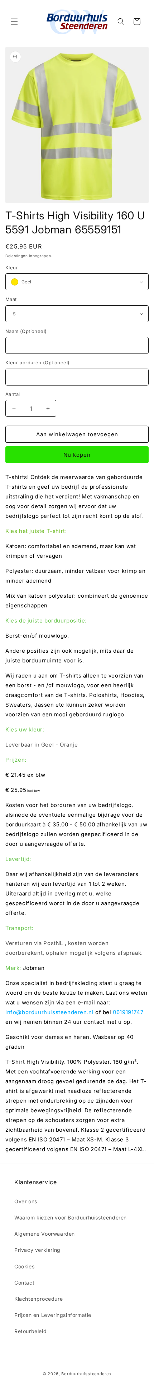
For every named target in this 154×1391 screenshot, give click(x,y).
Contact (24, 1283)
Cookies (24, 1266)
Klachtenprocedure (38, 1299)
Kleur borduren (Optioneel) (37, 362)
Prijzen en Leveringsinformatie (52, 1315)
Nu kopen (77, 454)
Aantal (12, 394)
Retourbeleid (30, 1331)
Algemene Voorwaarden (44, 1234)
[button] (14, 21)
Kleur (11, 267)
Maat (11, 299)
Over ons (25, 1201)
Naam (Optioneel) (26, 331)
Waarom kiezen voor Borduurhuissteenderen (70, 1217)
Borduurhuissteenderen (86, 1373)
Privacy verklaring (37, 1250)
